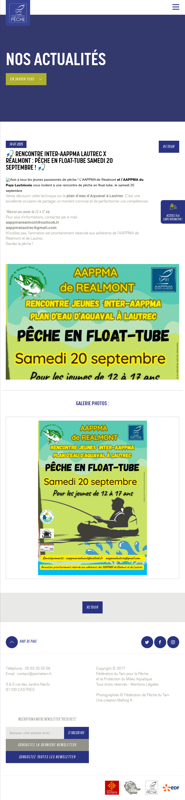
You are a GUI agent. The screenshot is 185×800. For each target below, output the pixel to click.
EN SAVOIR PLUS (22, 79)
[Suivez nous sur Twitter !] (147, 642)
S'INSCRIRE (76, 732)
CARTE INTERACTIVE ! (173, 217)
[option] (92, 498)
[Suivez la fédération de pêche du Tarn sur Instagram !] (173, 642)
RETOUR (169, 146)
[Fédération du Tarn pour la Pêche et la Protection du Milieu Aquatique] (18, 12)
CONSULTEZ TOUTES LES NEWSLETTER (47, 757)
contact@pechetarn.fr (34, 673)
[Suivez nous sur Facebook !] (160, 642)
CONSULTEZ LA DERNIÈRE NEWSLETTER (47, 745)
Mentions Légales (145, 684)
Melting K (125, 700)
